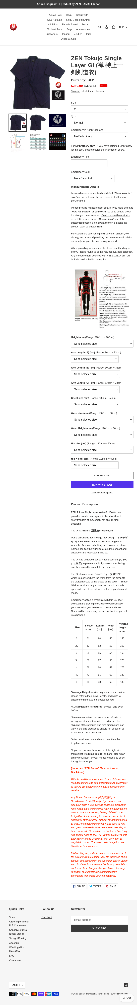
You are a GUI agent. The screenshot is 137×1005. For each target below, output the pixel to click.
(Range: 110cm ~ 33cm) (96, 382)
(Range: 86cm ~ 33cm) (96, 352)
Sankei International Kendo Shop (94, 994)
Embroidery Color (80, 171)
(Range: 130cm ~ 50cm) (93, 398)
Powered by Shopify (119, 994)
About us (14, 942)
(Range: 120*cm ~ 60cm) (95, 428)
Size (73, 102)
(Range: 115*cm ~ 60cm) (94, 458)
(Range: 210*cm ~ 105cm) (92, 337)
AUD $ (16, 985)
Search (13, 917)
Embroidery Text (80, 156)
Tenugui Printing (17, 938)
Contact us (15, 960)
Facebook (46, 917)
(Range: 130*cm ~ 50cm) (94, 413)
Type (73, 116)
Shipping (75, 91)
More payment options (102, 492)
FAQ (11, 955)
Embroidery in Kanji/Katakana (87, 129)
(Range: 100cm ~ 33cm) (96, 367)
